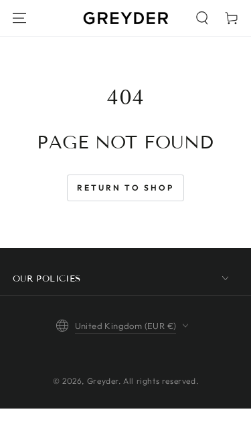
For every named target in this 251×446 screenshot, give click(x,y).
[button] (202, 18)
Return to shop (125, 188)
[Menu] (19, 18)
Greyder (102, 381)
